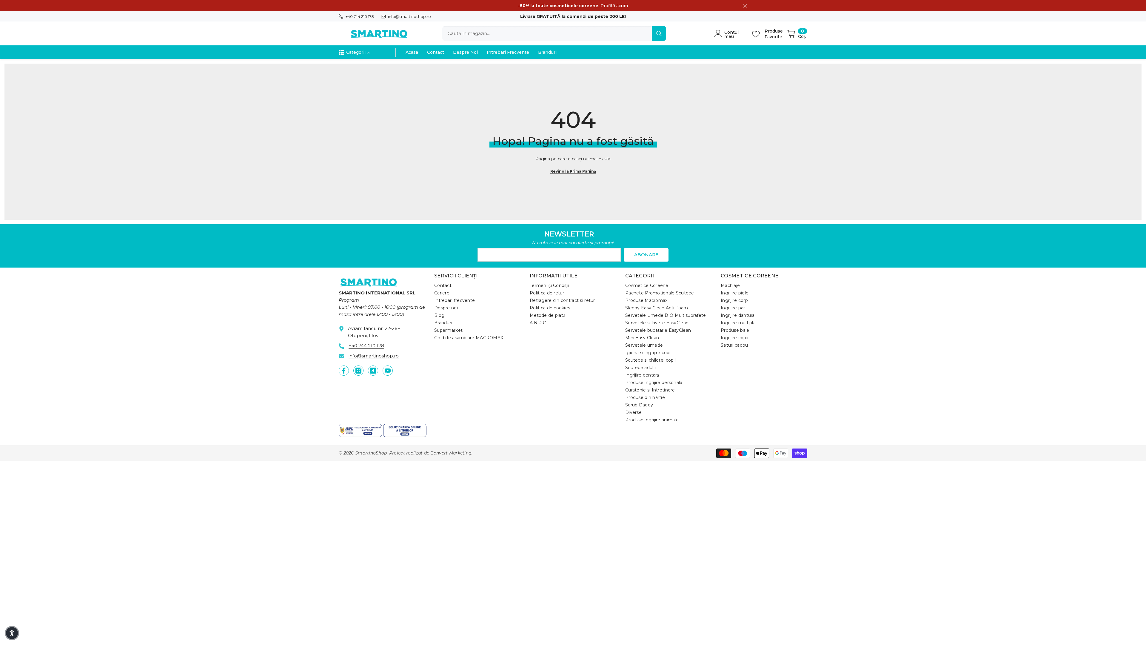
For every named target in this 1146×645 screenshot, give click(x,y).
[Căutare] (554, 33)
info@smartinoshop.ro (409, 16)
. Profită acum (573, 5)
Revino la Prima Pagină (573, 171)
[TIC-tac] (373, 371)
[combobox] (547, 33)
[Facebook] (344, 371)
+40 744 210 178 (360, 16)
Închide (745, 5)
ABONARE (646, 254)
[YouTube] (388, 371)
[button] (12, 633)
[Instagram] (358, 371)
